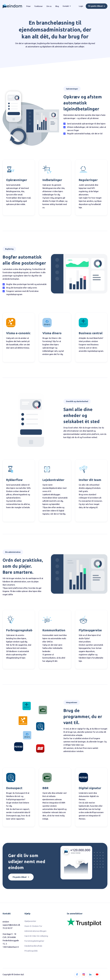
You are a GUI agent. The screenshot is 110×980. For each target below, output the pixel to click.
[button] (67, 6)
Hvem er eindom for (33, 926)
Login (81, 6)
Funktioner (38, 6)
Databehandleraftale (33, 946)
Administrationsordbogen (35, 931)
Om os (48, 6)
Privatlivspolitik (31, 951)
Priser (28, 6)
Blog (57, 6)
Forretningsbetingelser (34, 941)
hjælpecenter (30, 921)
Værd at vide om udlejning (36, 936)
